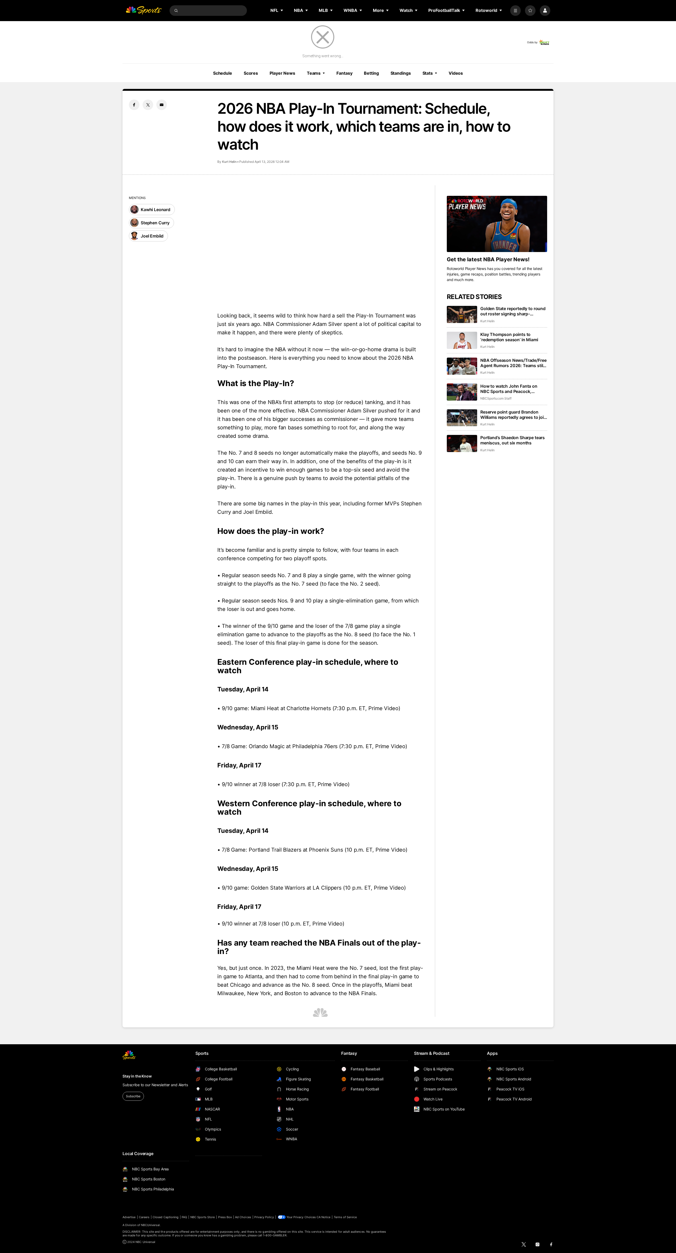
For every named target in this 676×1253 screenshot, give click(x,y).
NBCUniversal (150, 1225)
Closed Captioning (166, 1217)
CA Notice (324, 1217)
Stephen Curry (155, 222)
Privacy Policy (264, 1217)
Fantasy (344, 73)
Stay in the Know (137, 1076)
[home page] (144, 11)
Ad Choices (243, 1217)
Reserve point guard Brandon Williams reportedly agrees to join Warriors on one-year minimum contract (513, 414)
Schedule (222, 73)
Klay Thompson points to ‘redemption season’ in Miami (509, 337)
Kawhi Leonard (155, 209)
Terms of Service (345, 1217)
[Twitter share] (148, 104)
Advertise (129, 1217)
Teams (314, 73)
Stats (427, 73)
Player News (282, 73)
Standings (401, 73)
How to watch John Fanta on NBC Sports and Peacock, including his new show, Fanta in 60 (512, 388)
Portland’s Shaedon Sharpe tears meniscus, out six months (512, 440)
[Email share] (161, 104)
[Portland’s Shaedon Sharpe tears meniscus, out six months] (462, 443)
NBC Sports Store (202, 1217)
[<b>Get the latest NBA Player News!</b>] (497, 224)
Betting (371, 73)
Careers (144, 1217)
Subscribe (133, 1096)
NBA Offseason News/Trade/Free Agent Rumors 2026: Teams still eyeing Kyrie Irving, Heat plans (513, 363)
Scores (251, 73)
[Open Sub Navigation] (282, 10)
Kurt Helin (229, 162)
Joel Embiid (152, 236)
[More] (515, 10)
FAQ (184, 1217)
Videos (456, 73)
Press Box (225, 1217)
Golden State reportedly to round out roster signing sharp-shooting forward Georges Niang (513, 311)
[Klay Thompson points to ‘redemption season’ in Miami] (462, 340)
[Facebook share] (134, 104)
